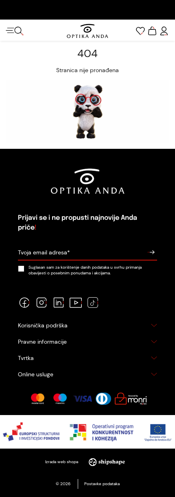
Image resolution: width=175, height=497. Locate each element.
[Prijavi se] (151, 252)
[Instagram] (41, 302)
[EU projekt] (87, 431)
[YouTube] (75, 302)
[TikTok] (92, 302)
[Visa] (82, 399)
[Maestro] (60, 399)
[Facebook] (24, 302)
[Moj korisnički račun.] (164, 31)
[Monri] (130, 399)
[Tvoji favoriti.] (140, 31)
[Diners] (104, 399)
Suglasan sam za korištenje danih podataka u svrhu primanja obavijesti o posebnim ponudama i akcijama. (85, 270)
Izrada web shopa (62, 461)
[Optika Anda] (87, 31)
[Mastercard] (37, 399)
